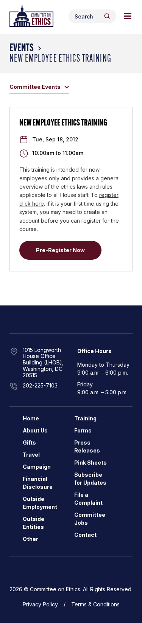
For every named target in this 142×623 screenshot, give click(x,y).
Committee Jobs (89, 518)
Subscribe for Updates (90, 478)
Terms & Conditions (95, 604)
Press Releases (87, 446)
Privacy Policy (40, 604)
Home (31, 418)
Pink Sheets (90, 462)
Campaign (37, 466)
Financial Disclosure (38, 483)
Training (85, 418)
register (108, 195)
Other (30, 539)
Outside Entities (33, 523)
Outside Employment (40, 503)
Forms (83, 430)
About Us (35, 430)
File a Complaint (88, 498)
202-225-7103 (40, 385)
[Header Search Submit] (107, 16)
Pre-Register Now (60, 250)
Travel (31, 454)
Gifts (29, 442)
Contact (85, 535)
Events (21, 48)
